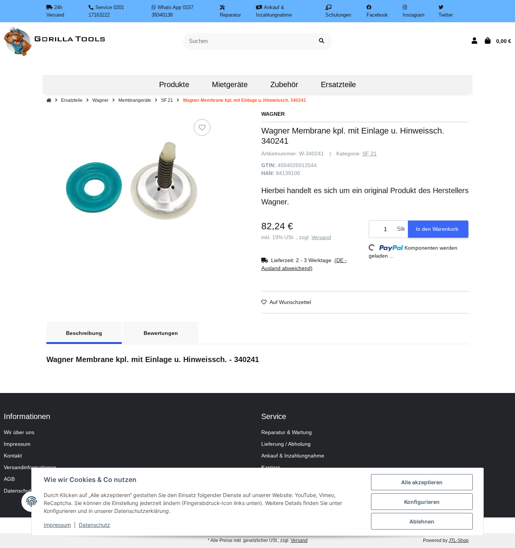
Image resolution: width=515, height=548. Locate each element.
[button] (474, 41)
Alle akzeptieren (422, 482)
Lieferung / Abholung (286, 444)
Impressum (17, 444)
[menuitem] (136, 84)
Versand (321, 237)
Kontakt (13, 456)
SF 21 (369, 153)
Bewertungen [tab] (161, 333)
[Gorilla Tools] (55, 41)
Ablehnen (421, 521)
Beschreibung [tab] (84, 333)
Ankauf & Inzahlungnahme (292, 456)
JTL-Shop (459, 540)
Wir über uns (19, 432)
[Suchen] (321, 41)
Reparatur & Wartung (286, 432)
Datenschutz (94, 525)
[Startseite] (48, 100)
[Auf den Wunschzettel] (202, 127)
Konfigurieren (422, 502)
